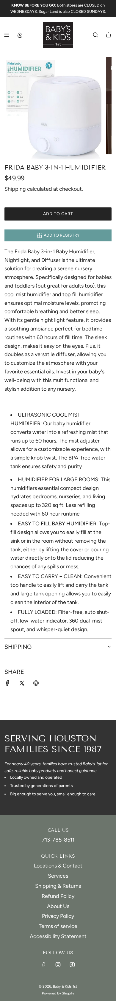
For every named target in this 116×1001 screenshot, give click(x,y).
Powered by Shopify (58, 993)
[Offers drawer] (19, 34)
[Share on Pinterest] (36, 684)
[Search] (95, 34)
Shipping (15, 189)
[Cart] (108, 34)
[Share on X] (21, 684)
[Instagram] (58, 964)
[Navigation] (6, 34)
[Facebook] (43, 964)
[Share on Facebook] (7, 684)
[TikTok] (72, 964)
